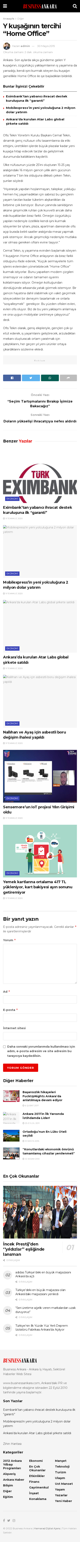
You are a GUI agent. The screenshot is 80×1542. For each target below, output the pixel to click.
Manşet (60, 1461)
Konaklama (37, 1499)
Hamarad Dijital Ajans (47, 1528)
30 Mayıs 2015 (46, 46)
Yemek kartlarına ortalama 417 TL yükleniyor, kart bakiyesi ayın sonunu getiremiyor (37, 887)
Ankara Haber (13, 1480)
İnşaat (34, 1493)
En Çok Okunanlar (37, 1468)
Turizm (60, 1472)
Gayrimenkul (39, 1487)
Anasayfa (8, 18)
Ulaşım (60, 1478)
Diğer (20, 18)
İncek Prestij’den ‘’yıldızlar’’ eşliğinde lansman (24, 1249)
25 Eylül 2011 (32, 1123)
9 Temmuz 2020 (14, 518)
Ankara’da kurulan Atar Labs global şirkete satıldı (37, 1433)
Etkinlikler (37, 1476)
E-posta (10, 1010)
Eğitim (8, 1497)
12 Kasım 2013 (31, 1159)
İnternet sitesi (14, 1028)
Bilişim (8, 1485)
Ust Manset (64, 1484)
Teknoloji (62, 1466)
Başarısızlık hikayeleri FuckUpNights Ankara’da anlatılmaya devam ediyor (42, 1096)
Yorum (9, 940)
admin (25, 46)
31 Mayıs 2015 (31, 1141)
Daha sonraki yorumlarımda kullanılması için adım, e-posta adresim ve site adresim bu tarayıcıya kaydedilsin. (41, 1051)
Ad (6, 991)
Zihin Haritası (12, 1444)
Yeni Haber (63, 1501)
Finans (34, 1482)
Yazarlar (61, 1495)
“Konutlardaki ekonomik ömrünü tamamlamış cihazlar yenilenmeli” (49, 1151)
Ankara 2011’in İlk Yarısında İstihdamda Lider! (43, 1116)
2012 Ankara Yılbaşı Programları (12, 1464)
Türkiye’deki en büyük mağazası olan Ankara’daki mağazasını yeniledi (40, 1292)
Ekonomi (12, 498)
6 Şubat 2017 (31, 1105)
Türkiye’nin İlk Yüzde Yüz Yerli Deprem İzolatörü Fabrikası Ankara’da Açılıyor (41, 1328)
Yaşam (60, 1489)
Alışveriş (9, 1474)
